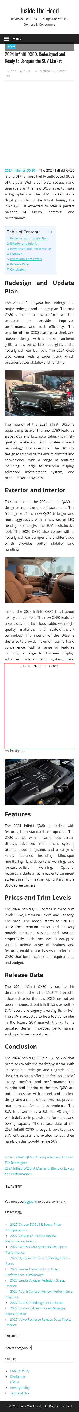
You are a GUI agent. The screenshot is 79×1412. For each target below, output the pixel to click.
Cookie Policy (19, 1371)
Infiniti (11, 46)
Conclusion (18, 269)
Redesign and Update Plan (29, 238)
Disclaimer (17, 1376)
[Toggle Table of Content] (47, 232)
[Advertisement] (39, 124)
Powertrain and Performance (30, 249)
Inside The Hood (39, 10)
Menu (17, 39)
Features (16, 254)
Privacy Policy (20, 1387)
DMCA (14, 1382)
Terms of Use (19, 1393)
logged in (30, 1201)
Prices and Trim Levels (26, 259)
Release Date (19, 264)
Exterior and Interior (24, 243)
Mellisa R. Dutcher (53, 71)
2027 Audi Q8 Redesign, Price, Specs (36, 1302)
